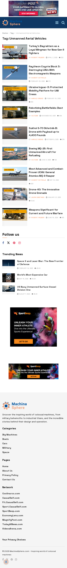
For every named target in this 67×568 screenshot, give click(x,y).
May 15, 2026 (23, 279)
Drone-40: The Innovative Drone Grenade (44, 191)
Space (5, 452)
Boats (5, 439)
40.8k (33, 279)
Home (5, 33)
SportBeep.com (11, 511)
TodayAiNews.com (12, 524)
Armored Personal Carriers (12, 88)
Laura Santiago (37, 197)
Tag (12, 33)
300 (31, 102)
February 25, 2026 (37, 81)
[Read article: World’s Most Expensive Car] (8, 277)
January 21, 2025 (54, 197)
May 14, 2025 (54, 180)
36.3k (35, 294)
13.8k (32, 201)
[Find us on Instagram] (19, 243)
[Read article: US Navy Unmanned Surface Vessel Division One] (8, 289)
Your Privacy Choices (14, 539)
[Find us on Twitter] (8, 243)
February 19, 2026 (53, 98)
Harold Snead (37, 98)
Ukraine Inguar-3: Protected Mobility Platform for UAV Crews (46, 91)
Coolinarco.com (11, 493)
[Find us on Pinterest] (14, 243)
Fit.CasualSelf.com (12, 502)
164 (55, 160)
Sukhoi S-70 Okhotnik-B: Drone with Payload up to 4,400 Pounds (44, 131)
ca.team (34, 116)
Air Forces (9, 47)
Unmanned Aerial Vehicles (28, 33)
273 (49, 81)
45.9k (38, 268)
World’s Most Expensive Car (32, 274)
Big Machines (9, 434)
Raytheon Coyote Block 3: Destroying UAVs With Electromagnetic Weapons (45, 70)
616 (62, 218)
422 (31, 184)
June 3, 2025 (46, 160)
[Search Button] (63, 22)
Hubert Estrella (38, 78)
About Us (7, 470)
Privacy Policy (10, 475)
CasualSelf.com (10, 497)
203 (61, 57)
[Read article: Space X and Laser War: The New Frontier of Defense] (8, 264)
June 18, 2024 (52, 218)
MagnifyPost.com (12, 519)
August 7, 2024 (24, 294)
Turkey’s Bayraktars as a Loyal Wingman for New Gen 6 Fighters (46, 49)
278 (63, 139)
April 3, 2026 (52, 57)
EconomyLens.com (12, 515)
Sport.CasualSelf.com (14, 506)
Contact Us (8, 479)
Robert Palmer (37, 57)
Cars (4, 443)
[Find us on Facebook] (3, 243)
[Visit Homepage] (12, 22)
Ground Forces (10, 109)
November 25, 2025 (48, 116)
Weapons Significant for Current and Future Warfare (46, 211)
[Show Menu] (56, 22)
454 (60, 116)
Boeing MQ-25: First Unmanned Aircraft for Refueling (42, 152)
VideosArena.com (12, 528)
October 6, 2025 (52, 139)
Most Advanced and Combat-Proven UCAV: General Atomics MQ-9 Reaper (46, 172)
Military (6, 447)
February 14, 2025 (26, 268)
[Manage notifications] (6, 561)
